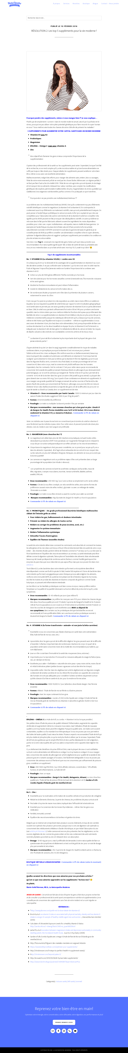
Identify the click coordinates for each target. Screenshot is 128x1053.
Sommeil (78, 981)
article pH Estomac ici (38, 831)
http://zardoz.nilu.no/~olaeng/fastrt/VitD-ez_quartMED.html (52, 926)
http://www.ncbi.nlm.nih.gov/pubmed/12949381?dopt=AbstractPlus (55, 961)
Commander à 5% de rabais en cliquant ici (48, 501)
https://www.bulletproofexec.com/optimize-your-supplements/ (53, 947)
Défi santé (71, 981)
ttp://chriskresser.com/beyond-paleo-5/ (46, 954)
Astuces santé (61, 981)
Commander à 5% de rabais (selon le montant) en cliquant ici (64, 864)
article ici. (30, 564)
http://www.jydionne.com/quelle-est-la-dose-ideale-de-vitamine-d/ (55, 910)
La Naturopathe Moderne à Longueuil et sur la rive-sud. (17, 3)
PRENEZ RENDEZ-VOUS (64, 1022)
